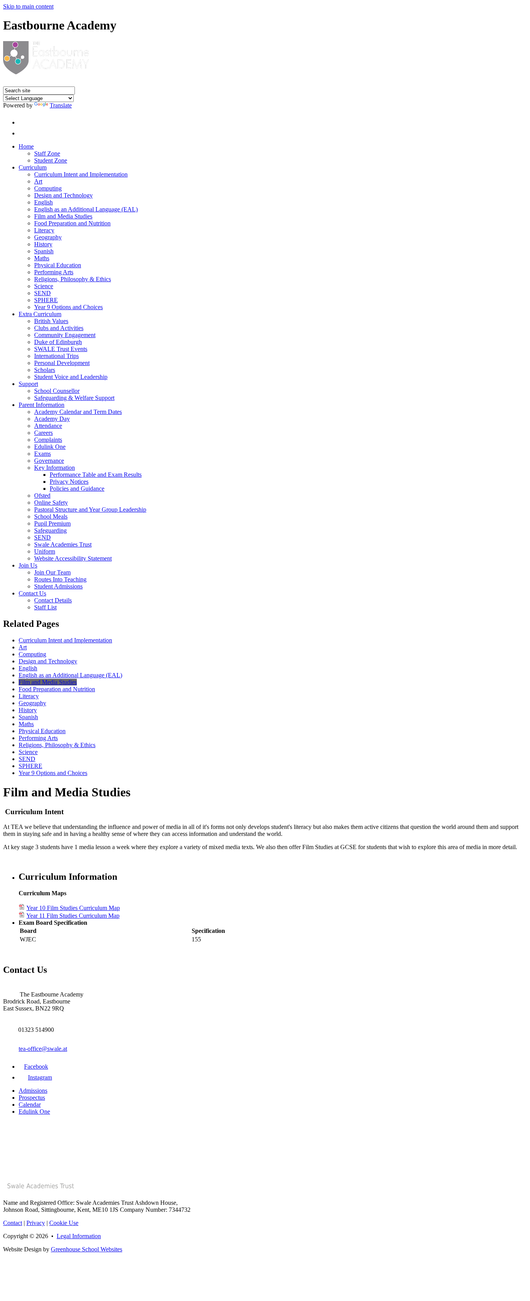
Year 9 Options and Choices (68, 307)
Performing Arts (53, 272)
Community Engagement (64, 335)
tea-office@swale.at (43, 1048)
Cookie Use (63, 1223)
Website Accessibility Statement (73, 558)
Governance (49, 460)
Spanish (44, 251)
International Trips (56, 356)
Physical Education (57, 265)
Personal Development (62, 363)
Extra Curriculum (40, 314)
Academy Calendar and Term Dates (78, 411)
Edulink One (50, 446)
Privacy (35, 1223)
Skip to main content (28, 6)
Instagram (40, 1077)
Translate (61, 105)
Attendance (48, 425)
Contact (12, 1223)
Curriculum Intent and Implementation (81, 174)
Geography (48, 237)
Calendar (30, 1104)
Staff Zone (47, 153)
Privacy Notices (69, 481)
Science (43, 286)
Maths (41, 258)
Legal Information (79, 1236)
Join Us (28, 565)
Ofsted (42, 495)
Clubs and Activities (58, 328)
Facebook (36, 1066)
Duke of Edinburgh (58, 342)
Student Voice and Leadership (70, 377)
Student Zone (50, 160)
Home (26, 146)
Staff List (45, 607)
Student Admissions (58, 586)
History (43, 244)
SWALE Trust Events (60, 349)
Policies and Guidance (77, 488)
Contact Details (53, 600)
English (43, 202)
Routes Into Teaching (60, 579)
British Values (51, 321)
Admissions (33, 1090)
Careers (43, 432)
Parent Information (41, 404)
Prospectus (32, 1097)
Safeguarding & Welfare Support (74, 397)
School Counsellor (57, 391)
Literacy (44, 230)
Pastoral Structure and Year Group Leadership (90, 509)
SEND (42, 293)
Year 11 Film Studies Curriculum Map (73, 915)
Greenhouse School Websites (86, 1249)
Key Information (54, 467)
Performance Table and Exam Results (96, 474)
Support (28, 384)
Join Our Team (52, 572)
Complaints (48, 439)
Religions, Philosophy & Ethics (72, 279)
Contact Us (32, 593)
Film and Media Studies (63, 216)
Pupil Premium (52, 523)
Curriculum (33, 167)
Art (38, 181)
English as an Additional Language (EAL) (86, 209)
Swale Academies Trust (63, 544)
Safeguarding (50, 530)
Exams (42, 453)
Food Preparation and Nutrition (72, 223)
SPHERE (46, 300)
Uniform (44, 551)
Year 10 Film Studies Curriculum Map (73, 908)
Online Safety (51, 502)
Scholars (44, 370)
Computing (48, 188)
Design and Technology (63, 195)
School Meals (51, 516)
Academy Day (52, 418)
